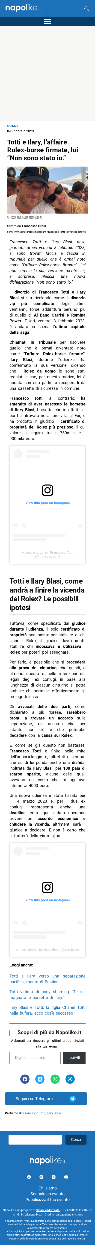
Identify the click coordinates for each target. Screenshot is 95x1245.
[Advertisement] (47, 73)
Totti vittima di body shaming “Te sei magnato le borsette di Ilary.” (47, 994)
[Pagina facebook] (29, 1177)
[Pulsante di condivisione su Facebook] (25, 1079)
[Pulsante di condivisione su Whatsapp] (55, 1079)
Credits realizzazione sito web (64, 1214)
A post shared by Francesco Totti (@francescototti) (47, 554)
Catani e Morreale (48, 1210)
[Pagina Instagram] (42, 1177)
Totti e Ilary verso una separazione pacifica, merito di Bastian (47, 979)
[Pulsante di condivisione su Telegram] (70, 1079)
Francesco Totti (34, 1113)
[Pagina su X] (54, 1177)
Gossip (13, 126)
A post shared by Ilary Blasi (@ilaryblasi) (47, 949)
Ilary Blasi (54, 1113)
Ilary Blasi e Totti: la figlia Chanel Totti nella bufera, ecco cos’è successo (47, 1010)
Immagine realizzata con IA (26, 216)
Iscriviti (74, 1057)
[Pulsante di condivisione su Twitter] (40, 1079)
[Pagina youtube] (66, 1177)
